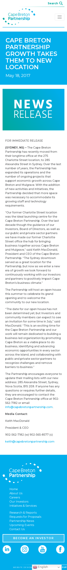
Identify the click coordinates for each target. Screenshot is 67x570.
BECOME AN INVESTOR (33, 538)
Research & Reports (23, 512)
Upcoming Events (21, 525)
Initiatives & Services (23, 505)
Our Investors (18, 501)
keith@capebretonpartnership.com (29, 441)
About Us (15, 493)
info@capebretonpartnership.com (29, 407)
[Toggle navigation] (59, 17)
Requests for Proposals (25, 516)
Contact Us (17, 529)
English (42, 567)
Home (13, 489)
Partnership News (21, 521)
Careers (14, 497)
